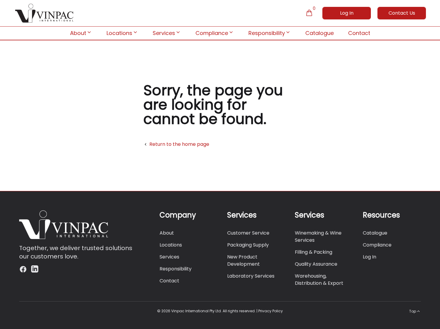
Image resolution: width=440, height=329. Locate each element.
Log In (346, 13)
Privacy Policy (270, 310)
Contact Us (402, 13)
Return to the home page (179, 144)
